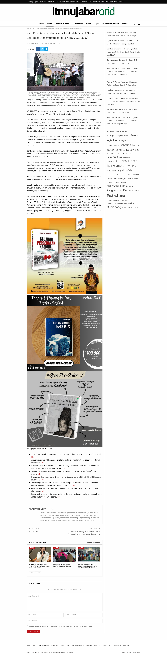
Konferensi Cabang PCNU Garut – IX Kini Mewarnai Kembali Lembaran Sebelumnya (84, 532)
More (121, 2)
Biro (110, 646)
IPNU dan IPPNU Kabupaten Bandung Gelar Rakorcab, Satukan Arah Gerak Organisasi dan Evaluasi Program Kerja (122, 71)
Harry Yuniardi (113, 161)
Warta (49, 24)
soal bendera (129, 203)
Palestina (129, 186)
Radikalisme (116, 195)
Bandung (51, 2)
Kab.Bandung (114, 170)
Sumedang (114, 207)
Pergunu (128, 190)
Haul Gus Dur (34, 531)
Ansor (134, 135)
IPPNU (133, 165)
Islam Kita (97, 646)
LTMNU (135, 174)
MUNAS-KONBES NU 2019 (117, 182)
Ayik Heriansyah (117, 140)
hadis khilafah (126, 157)
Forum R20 (111, 157)
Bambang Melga (113, 145)
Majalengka (113, 2)
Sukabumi (84, 2)
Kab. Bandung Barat (72, 2)
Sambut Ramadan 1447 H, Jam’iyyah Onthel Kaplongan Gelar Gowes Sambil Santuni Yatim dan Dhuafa (123, 52)
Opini (97, 24)
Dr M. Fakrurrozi (112, 154)
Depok (130, 150)
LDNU (129, 175)
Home (41, 24)
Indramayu (117, 166)
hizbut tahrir (128, 161)
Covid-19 (120, 150)
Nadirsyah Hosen (116, 186)
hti (108, 166)
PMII (137, 190)
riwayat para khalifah (115, 203)
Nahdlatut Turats (63, 24)
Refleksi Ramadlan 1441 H (115, 200)
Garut (119, 157)
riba (126, 200)
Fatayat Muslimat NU (125, 154)
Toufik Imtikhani (127, 207)
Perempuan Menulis (110, 24)
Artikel (105, 646)
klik (32, 457)
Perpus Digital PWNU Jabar (122, 646)
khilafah (127, 170)
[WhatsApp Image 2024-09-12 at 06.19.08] (64, 409)
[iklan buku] (64, 332)
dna (137, 150)
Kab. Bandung (60, 2)
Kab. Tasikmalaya (94, 2)
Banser (135, 145)
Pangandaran (114, 190)
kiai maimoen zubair (113, 175)
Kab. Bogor (104, 2)
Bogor (111, 150)
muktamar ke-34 (133, 179)
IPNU (127, 165)
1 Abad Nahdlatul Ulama (117, 131)
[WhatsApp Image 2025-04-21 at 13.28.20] (64, 256)
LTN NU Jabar (136, 652)
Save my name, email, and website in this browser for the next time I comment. (61, 626)
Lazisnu (123, 175)
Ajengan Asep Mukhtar (118, 135)
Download (79, 24)
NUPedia (89, 646)
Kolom (88, 24)
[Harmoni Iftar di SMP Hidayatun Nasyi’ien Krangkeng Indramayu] (64, 554)
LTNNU (110, 178)
